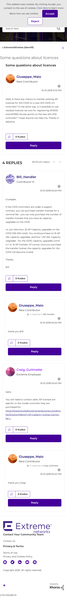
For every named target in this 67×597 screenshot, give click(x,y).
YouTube (27, 562)
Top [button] (4, 585)
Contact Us (9, 541)
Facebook (5, 562)
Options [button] (63, 48)
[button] (50, 13)
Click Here (42, 8)
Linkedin (20, 562)
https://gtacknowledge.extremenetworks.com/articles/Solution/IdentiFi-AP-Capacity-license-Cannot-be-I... (33, 414)
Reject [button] (35, 21)
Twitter (12, 562)
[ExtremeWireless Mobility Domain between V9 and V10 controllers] (54, 162)
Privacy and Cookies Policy (17, 556)
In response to (41, 314)
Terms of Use (10, 552)
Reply (33, 145)
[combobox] (33, 28)
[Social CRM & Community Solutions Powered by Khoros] (57, 586)
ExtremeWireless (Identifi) (19, 47)
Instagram (35, 562)
